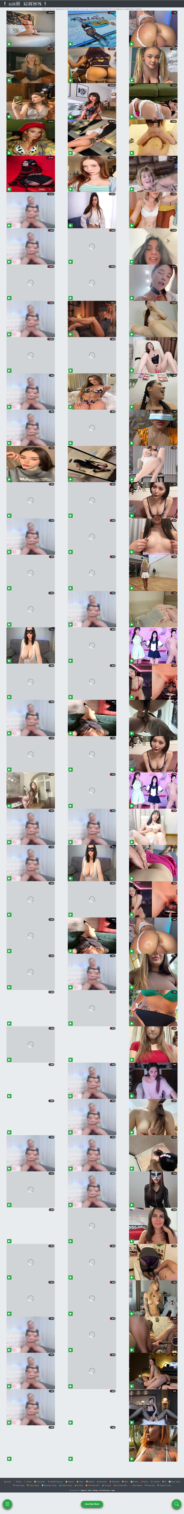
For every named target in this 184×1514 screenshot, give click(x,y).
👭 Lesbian (155, 1482)
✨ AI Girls (78, 1485)
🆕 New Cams (174, 1482)
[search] (176, 1504)
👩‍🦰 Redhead (114, 1482)
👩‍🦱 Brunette (102, 1482)
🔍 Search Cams (164, 1485)
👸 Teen (80, 1482)
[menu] (7, 1504)
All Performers (105, 1490)
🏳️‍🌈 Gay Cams (18, 1485)
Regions (84, 1490)
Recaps (95, 1490)
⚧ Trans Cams (33, 1485)
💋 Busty (144, 1482)
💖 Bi (164, 1482)
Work (90, 1490)
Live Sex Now (92, 1504)
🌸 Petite (134, 1482)
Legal (113, 1490)
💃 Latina (28, 1482)
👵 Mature (69, 1482)
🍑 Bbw (125, 1482)
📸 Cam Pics (150, 1485)
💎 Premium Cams (49, 1485)
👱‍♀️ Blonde (90, 1482)
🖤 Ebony (17, 1482)
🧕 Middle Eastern (55, 1482)
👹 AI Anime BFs (120, 1485)
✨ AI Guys (106, 1485)
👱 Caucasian (39, 1482)
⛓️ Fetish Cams (65, 1485)
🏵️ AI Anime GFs (92, 1485)
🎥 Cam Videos (136, 1485)
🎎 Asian (7, 1482)
